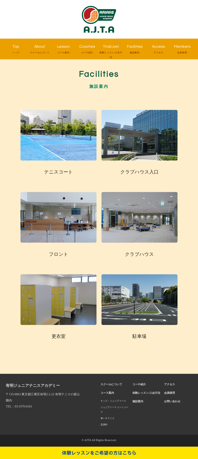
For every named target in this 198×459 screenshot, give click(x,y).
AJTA (87, 440)
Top (16, 49)
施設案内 (137, 401)
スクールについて (111, 384)
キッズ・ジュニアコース (113, 401)
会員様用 (169, 392)
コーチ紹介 (139, 384)
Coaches (87, 49)
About (39, 49)
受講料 (104, 424)
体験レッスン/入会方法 (146, 392)
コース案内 (107, 392)
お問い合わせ (172, 401)
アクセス (169, 384)
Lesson (63, 49)
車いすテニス (107, 418)
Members (182, 49)
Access (158, 49)
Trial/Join (110, 52)
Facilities (135, 49)
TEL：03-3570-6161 (19, 406)
